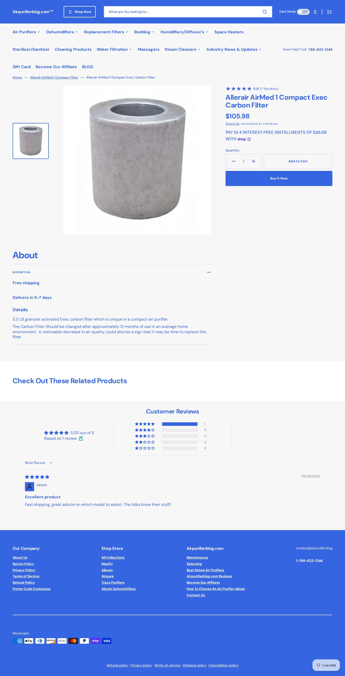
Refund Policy (24, 582)
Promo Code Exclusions (32, 589)
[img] (37, 477)
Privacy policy (141, 665)
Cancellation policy (223, 665)
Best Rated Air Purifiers (205, 570)
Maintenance (197, 558)
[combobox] (188, 11)
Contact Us (196, 595)
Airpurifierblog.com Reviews (209, 576)
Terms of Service (26, 576)
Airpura (108, 576)
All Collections (113, 558)
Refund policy (117, 665)
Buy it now (279, 178)
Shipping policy (194, 665)
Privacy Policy (24, 570)
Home (17, 77)
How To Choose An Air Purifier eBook (216, 589)
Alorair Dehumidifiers (119, 589)
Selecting (194, 564)
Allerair (107, 570)
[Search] (265, 11)
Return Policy (23, 564)
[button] (315, 11)
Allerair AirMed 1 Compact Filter (54, 77)
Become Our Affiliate (203, 582)
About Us (20, 558)
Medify (107, 564)
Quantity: (233, 150)
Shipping (233, 124)
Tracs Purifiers (113, 582)
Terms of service (167, 665)
